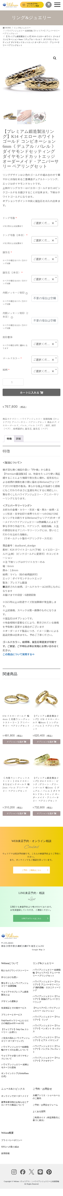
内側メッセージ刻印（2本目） (15, 314)
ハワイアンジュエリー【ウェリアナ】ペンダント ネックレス (47, 1028)
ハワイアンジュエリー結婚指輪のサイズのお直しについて (15, 1048)
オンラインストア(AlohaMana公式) (15, 1075)
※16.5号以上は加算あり (13, 226)
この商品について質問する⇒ (18, 654)
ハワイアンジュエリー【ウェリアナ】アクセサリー (46, 1059)
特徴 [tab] (9, 438)
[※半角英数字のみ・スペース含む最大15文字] (26, 293)
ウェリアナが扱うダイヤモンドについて (15, 1057)
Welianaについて (9, 963)
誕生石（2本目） (13, 272)
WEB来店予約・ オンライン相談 (33, 5)
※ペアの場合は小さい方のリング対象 (15, 262)
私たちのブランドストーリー (15, 970)
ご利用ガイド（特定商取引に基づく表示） (46, 1119)
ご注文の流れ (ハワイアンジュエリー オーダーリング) (15, 1039)
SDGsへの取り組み (10, 1147)
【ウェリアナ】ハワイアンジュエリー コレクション (46, 1009)
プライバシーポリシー (11, 1140)
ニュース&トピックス (13, 1089)
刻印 (48, 425)
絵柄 (6, 369)
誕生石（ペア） (41, 428)
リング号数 (10, 218)
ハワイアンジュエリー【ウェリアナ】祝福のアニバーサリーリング (46, 999)
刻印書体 (7, 337)
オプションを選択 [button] (15, 741)
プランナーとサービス (11, 1014)
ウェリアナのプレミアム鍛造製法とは (15, 993)
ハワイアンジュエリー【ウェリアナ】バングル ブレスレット (47, 1049)
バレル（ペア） (36, 425)
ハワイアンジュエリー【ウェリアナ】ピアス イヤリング (46, 1038)
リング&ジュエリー (43, 963)
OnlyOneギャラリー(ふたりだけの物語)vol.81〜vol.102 (15, 1022)
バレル (23, 425)
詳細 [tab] (18, 438)
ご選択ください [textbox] (43, 223)
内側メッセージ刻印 (14, 292)
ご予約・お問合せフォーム (45, 1105)
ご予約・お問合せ (42, 1089)
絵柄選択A (18, 428)
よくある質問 (39, 1111)
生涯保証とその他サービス (13, 1008)
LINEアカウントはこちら (31, 918)
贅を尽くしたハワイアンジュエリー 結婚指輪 (15, 984)
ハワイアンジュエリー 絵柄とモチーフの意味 (15, 1066)
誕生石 (7, 252)
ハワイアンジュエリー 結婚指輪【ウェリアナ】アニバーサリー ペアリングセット (31, 420)
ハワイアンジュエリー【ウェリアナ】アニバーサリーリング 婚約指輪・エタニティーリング (47, 985)
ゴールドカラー (12, 358)
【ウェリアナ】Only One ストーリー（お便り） (15, 1031)
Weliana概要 (7, 1133)
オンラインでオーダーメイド (15, 1096)
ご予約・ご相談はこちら (31, 870)
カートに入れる (29, 392)
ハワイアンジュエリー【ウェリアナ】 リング (46, 1018)
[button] (55, 58)
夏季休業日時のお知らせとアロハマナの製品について (15, 1103)
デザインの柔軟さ (9, 1001)
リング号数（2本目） (15, 235)
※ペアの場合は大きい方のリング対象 (15, 282)
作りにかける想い (9, 977)
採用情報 (5, 1153)
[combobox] (44, 222)
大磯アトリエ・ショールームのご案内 (46, 1097)
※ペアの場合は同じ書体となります (15, 347)
